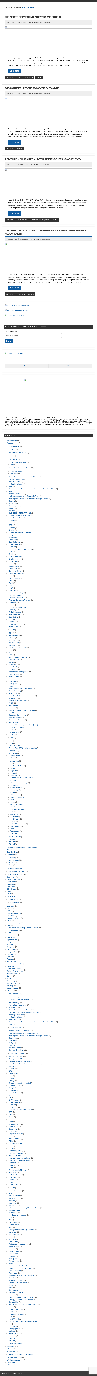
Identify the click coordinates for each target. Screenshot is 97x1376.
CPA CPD (12, 547)
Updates (38, 77)
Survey (9, 976)
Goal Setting (13, 617)
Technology (11, 981)
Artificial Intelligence (16, 484)
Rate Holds (13, 693)
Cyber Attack (12, 896)
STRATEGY (13, 713)
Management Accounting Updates (21, 1230)
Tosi (11, 738)
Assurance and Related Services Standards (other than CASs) (32, 489)
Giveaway (12, 610)
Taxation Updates (15, 1309)
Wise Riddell (11, 1351)
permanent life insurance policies (21, 1354)
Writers (9, 1365)
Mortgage (10, 947)
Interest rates (14, 643)
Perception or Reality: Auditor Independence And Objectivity (43, 159)
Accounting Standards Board (19, 468)
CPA (10, 1097)
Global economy (15, 612)
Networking (13, 664)
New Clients (13, 667)
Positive (10, 959)
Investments (11, 935)
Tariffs (11, 730)
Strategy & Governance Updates (21, 1300)
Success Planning (15, 717)
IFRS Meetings (14, 635)
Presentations (14, 676)
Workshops (11, 1362)
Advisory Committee (16, 479)
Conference (13, 537)
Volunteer (12, 841)
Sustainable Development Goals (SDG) (23, 725)
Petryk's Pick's (12, 952)
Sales (11, 865)
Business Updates (15, 1056)
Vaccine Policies (15, 837)
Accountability (14, 446)
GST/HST (12, 622)
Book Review (12, 852)
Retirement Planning (14, 969)
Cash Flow (11, 877)
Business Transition (14, 868)
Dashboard (13, 569)
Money (11, 662)
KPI (10, 652)
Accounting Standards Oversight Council (24, 477)
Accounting (10, 77)
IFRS (11, 633)
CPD (9, 891)
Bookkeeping (13, 506)
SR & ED (12, 708)
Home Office (13, 626)
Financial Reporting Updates (19, 1158)
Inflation (12, 638)
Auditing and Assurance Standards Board (24, 496)
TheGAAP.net (14, 746)
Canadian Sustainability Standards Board (24, 518)
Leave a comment (44, 22)
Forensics (12, 602)
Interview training (13, 930)
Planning (10, 954)
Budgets (12, 1043)
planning (12, 1249)
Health (9, 920)
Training (10, 986)
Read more (14, 71)
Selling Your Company (15, 971)
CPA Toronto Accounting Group (20, 549)
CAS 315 (12, 523)
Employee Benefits (16, 573)
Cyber (11, 564)
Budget (11, 508)
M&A (12, 465)
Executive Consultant (18, 462)
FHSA (11, 588)
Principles (12, 681)
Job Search (14, 814)
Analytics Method (15, 482)
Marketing (11, 945)
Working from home (16, 1343)
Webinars (10, 1346)
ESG (10, 576)
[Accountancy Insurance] (14, 315)
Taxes (9, 978)
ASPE (11, 486)
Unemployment (14, 755)
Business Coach (16, 471)
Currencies (13, 561)
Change (12, 528)
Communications (13, 879)
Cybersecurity (14, 566)
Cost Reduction (14, 542)
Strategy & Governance (17, 715)
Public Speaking (15, 691)
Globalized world (15, 614)
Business (12, 511)
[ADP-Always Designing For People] (17, 305)
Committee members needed (20, 532)
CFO (10, 525)
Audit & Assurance (22, 220)
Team (11, 741)
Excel (11, 583)
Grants (11, 619)
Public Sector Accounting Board (20, 688)
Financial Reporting (16, 597)
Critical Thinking (15, 556)
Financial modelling (16, 593)
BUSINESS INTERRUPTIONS (20, 513)
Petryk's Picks (14, 674)
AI (11, 763)
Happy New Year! (13, 918)
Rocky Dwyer (22, 22)
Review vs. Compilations (18, 701)
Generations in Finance (17, 607)
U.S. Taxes (13, 753)
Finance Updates (15, 1151)
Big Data (13, 771)
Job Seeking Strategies (17, 647)
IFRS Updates (14, 1198)
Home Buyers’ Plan (16, 624)
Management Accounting (18, 657)
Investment (13, 645)
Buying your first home (15, 874)
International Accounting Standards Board (22, 928)
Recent (70, 366)
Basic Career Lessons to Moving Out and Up (32, 88)
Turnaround (13, 751)
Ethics (11, 581)
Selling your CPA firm (16, 1292)
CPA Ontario (11, 889)
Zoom (12, 630)
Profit (11, 686)
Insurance (14, 474)
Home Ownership (13, 923)
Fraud (12, 456)
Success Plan (12, 974)
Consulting (13, 540)
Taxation (12, 734)
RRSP (11, 703)
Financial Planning (15, 595)
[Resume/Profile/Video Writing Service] (15, 353)
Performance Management (19, 672)
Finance (12, 590)
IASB (9, 925)
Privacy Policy (17, 1373)
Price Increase (14, 679)
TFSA (11, 743)
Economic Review (15, 571)
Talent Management (16, 727)
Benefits (12, 501)
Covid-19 (10, 884)
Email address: (11, 332)
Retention (10, 966)
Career (11, 1066)
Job (11, 812)
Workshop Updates (14, 1360)
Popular (27, 366)
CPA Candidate (14, 544)
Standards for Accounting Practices (22, 710)
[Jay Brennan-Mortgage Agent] (17, 310)
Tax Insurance (14, 732)
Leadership (11, 937)
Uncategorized (12, 988)
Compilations (13, 535)
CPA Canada (12, 887)
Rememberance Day (15, 964)
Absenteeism (12, 441)
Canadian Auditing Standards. (20, 515)
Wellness (12, 1338)
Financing (10, 916)
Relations (12, 862)
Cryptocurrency (28, 77)
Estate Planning (14, 1139)
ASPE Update (14, 1019)
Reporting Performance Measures (21, 696)
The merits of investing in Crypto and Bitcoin (33, 17)
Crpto (18, 77)
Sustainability (14, 722)
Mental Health (14, 659)
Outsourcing (13, 669)
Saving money (14, 705)
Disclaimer (5, 1373)
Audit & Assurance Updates (40, 220)
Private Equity (12, 961)
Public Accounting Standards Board (22, 1266)
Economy (10, 906)
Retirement (13, 698)
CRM (9, 894)
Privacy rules (13, 684)
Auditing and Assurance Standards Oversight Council (28, 499)
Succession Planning (16, 720)
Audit (11, 491)
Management (21, 294)
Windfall (12, 844)
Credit (11, 554)
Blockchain (13, 503)
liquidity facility (12, 940)
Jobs (10, 650)
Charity (11, 530)
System (13, 449)
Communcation (14, 1085)
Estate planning (14, 578)
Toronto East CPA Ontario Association (23, 748)
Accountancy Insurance (17, 453)
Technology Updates (16, 1314)
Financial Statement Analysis (19, 600)
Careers (12, 520)
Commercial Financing (18, 783)
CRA (10, 552)
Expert (11, 585)
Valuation (13, 833)
